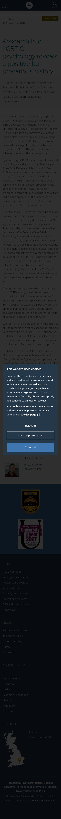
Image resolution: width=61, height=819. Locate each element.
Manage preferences (30, 435)
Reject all (30, 425)
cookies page (28, 414)
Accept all (30, 447)
